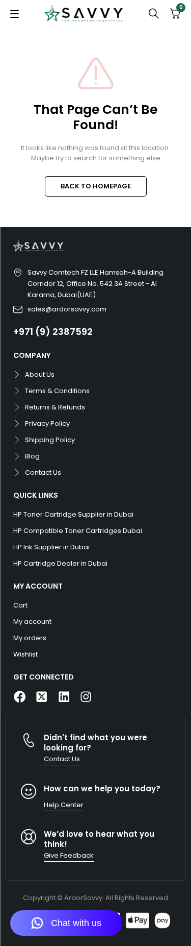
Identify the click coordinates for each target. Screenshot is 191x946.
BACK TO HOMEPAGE (96, 186)
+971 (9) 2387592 (53, 331)
